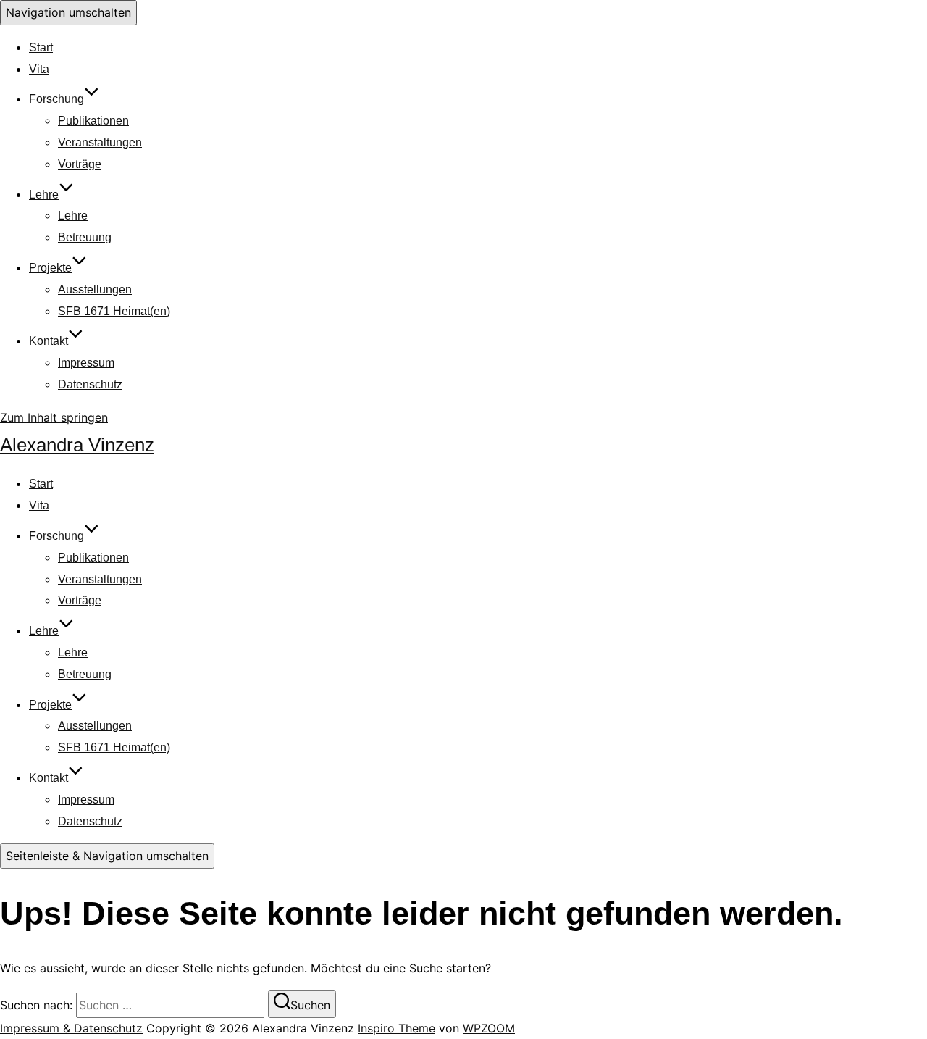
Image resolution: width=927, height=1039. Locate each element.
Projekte (50, 268)
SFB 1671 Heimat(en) (114, 311)
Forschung (56, 99)
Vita (39, 69)
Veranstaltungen (100, 142)
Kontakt (48, 341)
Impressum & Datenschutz (71, 1028)
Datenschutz (90, 384)
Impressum (86, 362)
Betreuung (85, 237)
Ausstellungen (95, 289)
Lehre (44, 194)
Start (41, 47)
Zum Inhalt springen (54, 417)
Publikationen (93, 120)
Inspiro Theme (396, 1028)
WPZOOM (489, 1028)
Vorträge (79, 164)
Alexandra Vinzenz (77, 445)
